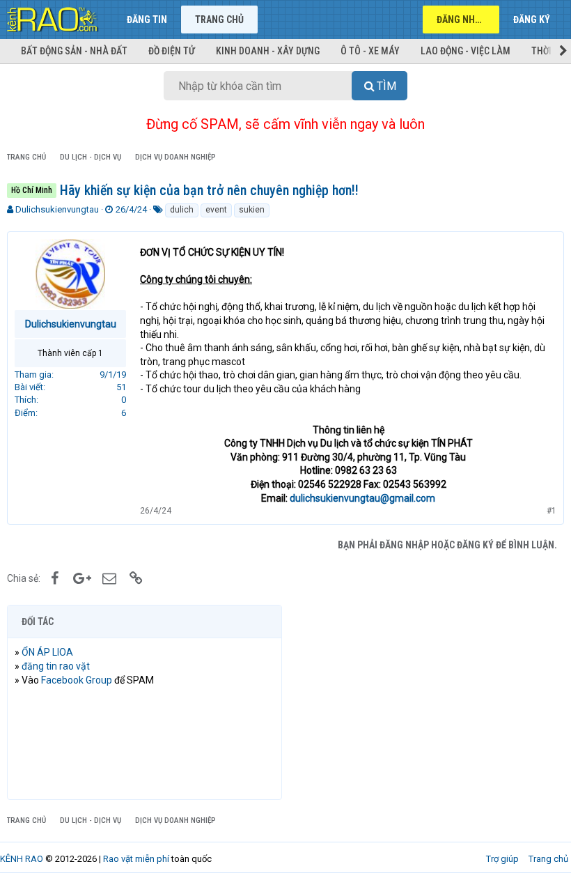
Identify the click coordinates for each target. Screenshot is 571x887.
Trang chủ (219, 19)
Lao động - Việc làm (465, 50)
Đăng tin (147, 19)
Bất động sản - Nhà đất (74, 50)
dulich (182, 210)
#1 (551, 511)
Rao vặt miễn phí (136, 859)
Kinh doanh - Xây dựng (268, 50)
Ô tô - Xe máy (370, 50)
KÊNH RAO (21, 859)
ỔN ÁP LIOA (47, 652)
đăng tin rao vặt (56, 666)
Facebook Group (76, 680)
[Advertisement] (426, 702)
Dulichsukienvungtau (57, 209)
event (216, 210)
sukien (252, 210)
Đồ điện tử (171, 50)
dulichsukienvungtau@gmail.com (362, 498)
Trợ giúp (502, 859)
